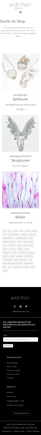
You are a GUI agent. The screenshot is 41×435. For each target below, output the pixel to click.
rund (16, 260)
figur (31, 238)
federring (32, 235)
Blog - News (12, 366)
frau (19, 242)
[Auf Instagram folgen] (20, 306)
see (30, 260)
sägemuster (28, 263)
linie (31, 245)
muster (20, 249)
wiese (33, 267)
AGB (29, 431)
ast (10, 231)
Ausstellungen (12, 363)
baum (15, 231)
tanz (4, 267)
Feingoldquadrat (21, 238)
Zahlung (35, 431)
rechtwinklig (7, 260)
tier (9, 267)
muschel (12, 249)
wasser (25, 267)
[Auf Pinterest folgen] (26, 306)
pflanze (31, 253)
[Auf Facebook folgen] (15, 306)
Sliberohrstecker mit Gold (12, 263)
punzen (12, 256)
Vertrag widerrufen (21, 413)
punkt (5, 256)
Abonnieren (8, 346)
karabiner (12, 245)
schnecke (23, 260)
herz (4, 245)
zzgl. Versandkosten (28, 427)
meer (5, 249)
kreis (25, 245)
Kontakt (10, 392)
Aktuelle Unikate (13, 370)
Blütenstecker (14, 235)
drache (24, 235)
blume (27, 231)
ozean (14, 253)
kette (20, 245)
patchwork (22, 253)
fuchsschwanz (28, 242)
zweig (5, 271)
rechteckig (28, 256)
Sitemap (10, 378)
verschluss (17, 267)
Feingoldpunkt (8, 238)
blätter (34, 231)
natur (27, 249)
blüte (5, 235)
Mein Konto (11, 396)
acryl (4, 231)
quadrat (20, 256)
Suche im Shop (13, 374)
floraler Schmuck (9, 242)
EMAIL (5, 335)
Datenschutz (19, 431)
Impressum (6, 431)
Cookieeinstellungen (15, 405)
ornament (6, 253)
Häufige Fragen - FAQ (15, 401)
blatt (21, 231)
